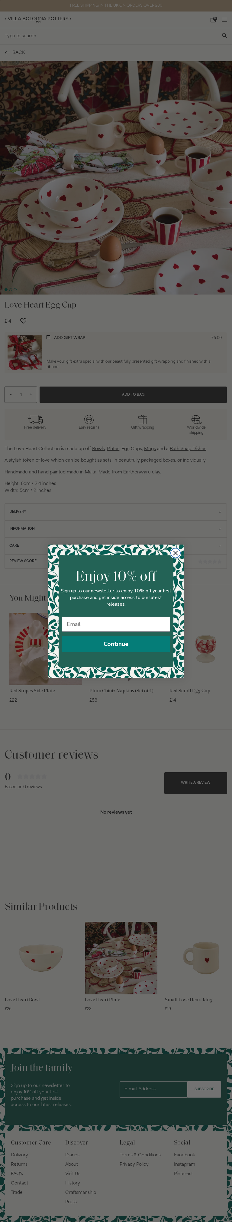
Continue (116, 644)
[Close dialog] (175, 553)
